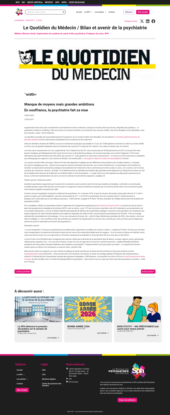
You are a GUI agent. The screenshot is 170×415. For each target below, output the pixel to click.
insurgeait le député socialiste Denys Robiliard (103, 158)
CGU (44, 370)
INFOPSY (49, 2)
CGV (44, 374)
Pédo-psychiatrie (77, 33)
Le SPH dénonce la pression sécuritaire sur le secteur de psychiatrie (32, 329)
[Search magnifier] (63, 12)
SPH (17, 2)
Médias (17, 33)
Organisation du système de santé (52, 33)
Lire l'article (52, 338)
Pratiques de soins (95, 33)
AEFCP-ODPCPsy (34, 2)
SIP (23, 2)
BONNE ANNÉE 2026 (78, 326)
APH (57, 2)
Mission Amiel (29, 33)
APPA (64, 2)
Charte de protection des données (51, 385)
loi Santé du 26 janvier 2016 (109, 205)
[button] (142, 21)
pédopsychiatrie (32, 254)
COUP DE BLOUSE (77, 2)
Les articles (99, 12)
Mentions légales (49, 379)
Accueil (79, 12)
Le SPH (87, 12)
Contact (112, 12)
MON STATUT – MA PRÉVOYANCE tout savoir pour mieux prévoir (138, 327)
